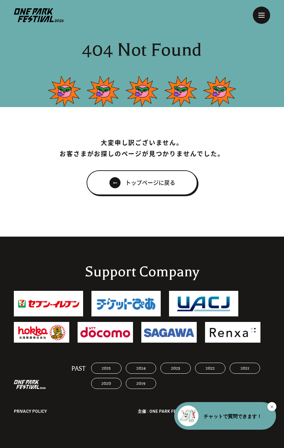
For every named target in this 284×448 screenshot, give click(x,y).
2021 (245, 368)
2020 (106, 383)
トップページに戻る (150, 182)
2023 (175, 368)
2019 (140, 383)
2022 (210, 368)
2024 (141, 368)
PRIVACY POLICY (30, 411)
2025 (106, 368)
